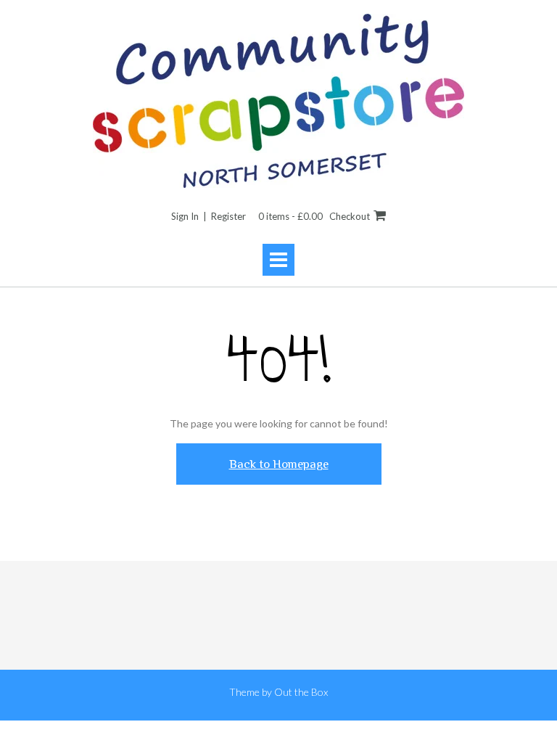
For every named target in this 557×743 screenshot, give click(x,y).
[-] (278, 101)
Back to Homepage (279, 464)
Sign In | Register (208, 216)
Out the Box (301, 692)
